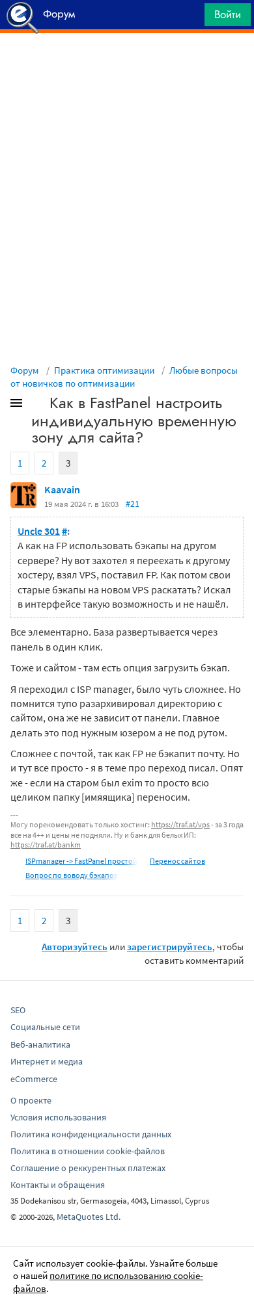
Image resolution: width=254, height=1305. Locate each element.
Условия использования (58, 1117)
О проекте (30, 1100)
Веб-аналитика (40, 1044)
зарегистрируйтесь (169, 946)
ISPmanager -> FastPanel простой (81, 861)
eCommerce (33, 1079)
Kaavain (62, 489)
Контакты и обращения (57, 1185)
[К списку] (38, 405)
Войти (227, 14)
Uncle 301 (39, 530)
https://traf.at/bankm (45, 844)
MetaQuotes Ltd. (88, 1216)
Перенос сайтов (177, 861)
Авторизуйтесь (74, 946)
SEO (17, 1010)
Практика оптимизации (104, 370)
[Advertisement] (127, 65)
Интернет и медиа (46, 1061)
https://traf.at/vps (180, 824)
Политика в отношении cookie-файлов (87, 1151)
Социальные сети (45, 1027)
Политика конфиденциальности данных (90, 1134)
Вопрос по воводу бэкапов (71, 875)
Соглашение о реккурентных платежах (87, 1168)
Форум (24, 370)
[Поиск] (190, 17)
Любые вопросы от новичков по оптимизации (124, 376)
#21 (132, 504)
